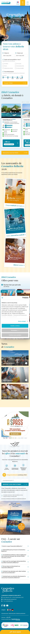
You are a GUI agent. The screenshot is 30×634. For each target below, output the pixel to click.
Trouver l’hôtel (8, 83)
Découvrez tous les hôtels (10, 153)
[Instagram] (4, 606)
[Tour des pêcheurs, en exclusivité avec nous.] (15, 223)
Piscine (5, 66)
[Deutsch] (12, 610)
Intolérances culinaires (8, 68)
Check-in (6, 53)
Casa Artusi (6, 397)
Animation (6, 63)
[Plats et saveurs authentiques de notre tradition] (15, 252)
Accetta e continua (15, 325)
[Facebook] (2, 606)
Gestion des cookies (12, 613)
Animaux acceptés (20, 68)
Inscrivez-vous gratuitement (12, 484)
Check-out (20, 53)
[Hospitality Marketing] (15, 619)
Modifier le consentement (20, 613)
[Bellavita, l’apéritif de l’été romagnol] (15, 193)
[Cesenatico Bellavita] (6, 3)
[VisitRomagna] (5, 625)
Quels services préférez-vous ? (12, 60)
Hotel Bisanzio (7, 120)
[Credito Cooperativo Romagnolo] (24, 625)
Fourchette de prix (14, 72)
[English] (10, 610)
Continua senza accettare (15, 335)
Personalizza (14, 330)
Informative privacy (4, 613)
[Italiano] (8, 610)
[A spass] (15, 425)
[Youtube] (7, 606)
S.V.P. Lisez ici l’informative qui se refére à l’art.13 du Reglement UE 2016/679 (13, 498)
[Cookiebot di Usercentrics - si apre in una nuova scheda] (22, 298)
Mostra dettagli (22, 321)
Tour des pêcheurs (8, 363)
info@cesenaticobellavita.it (10, 599)
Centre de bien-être (20, 66)
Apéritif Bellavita (8, 380)
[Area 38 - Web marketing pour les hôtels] (8, 617)
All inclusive (19, 63)
